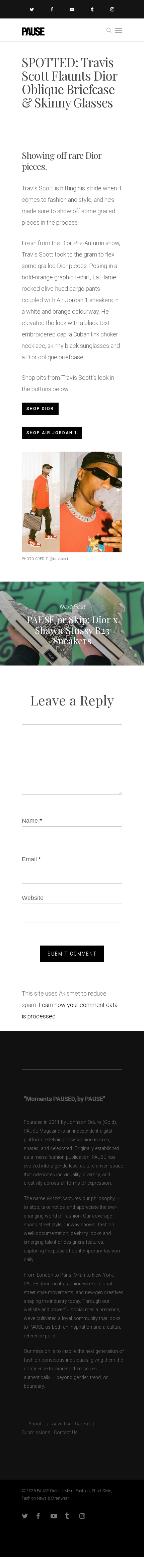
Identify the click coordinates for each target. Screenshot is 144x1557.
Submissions (36, 1432)
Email (31, 859)
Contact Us (66, 1432)
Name (32, 820)
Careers (83, 1424)
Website (33, 898)
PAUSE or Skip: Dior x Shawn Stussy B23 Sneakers (72, 624)
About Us (35, 1424)
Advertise (61, 1424)
